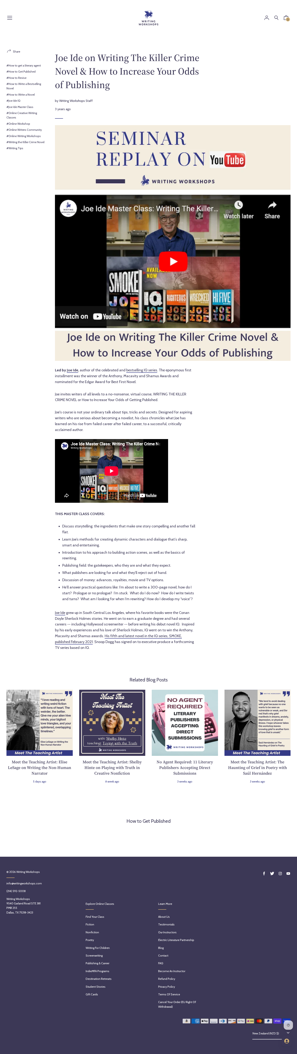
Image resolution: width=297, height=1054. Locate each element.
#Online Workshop (18, 124)
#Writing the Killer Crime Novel (25, 142)
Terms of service (169, 994)
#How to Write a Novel (20, 94)
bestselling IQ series (141, 370)
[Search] (276, 17)
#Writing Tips (14, 148)
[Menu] (9, 18)
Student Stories (95, 987)
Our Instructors (167, 932)
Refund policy (166, 979)
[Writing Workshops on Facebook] (264, 873)
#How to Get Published (21, 71)
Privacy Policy (166, 987)
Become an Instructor (171, 971)
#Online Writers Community (24, 130)
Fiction (90, 924)
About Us (164, 917)
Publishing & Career (97, 963)
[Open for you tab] (287, 1041)
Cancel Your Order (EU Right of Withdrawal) (177, 1004)
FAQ (160, 963)
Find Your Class (95, 917)
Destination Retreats (99, 979)
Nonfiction (92, 932)
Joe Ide (72, 370)
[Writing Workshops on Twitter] (272, 873)
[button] (286, 18)
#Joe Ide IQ (13, 100)
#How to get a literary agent (23, 65)
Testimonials (166, 924)
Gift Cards (92, 994)
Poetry (90, 940)
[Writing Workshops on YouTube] (288, 873)
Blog (161, 948)
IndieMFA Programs (97, 971)
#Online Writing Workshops (23, 136)
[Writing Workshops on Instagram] (280, 873)
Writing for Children (98, 948)
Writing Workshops (28, 872)
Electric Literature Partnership (176, 940)
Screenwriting (94, 955)
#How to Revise (16, 78)
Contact (163, 955)
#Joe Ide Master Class (19, 107)
